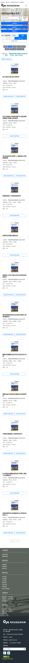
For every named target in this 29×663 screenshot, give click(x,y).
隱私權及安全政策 (15, 2)
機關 (23, 35)
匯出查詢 (15, 41)
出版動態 (5, 550)
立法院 (14, 46)
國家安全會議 (13, 49)
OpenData (11, 609)
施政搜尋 (14, 27)
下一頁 (17, 540)
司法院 (19, 46)
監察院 (6, 49)
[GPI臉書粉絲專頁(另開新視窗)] (5, 652)
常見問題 (4, 609)
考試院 (23, 46)
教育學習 (4, 582)
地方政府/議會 (20, 49)
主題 (6, 35)
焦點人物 (4, 568)
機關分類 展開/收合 (7, 59)
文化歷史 (4, 580)
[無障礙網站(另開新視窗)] (6, 656)
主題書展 (4, 566)
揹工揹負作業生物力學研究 (11, 77)
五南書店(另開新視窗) (7, 598)
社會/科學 (4, 584)
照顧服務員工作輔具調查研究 (12, 196)
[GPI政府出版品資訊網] (10, 5)
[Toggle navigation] (26, 5)
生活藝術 (4, 578)
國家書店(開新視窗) (8, 96)
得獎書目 (11, 611)
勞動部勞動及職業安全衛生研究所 (16, 81)
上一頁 (12, 540)
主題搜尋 (14, 23)
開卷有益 (5, 572)
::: (3, 619)
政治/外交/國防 (5, 588)
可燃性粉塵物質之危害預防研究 (12, 434)
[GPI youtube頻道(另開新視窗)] (9, 652)
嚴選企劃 (5, 560)
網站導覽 (3, 2)
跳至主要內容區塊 (4, 0)
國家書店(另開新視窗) (7, 596)
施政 (14, 35)
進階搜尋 (25, 18)
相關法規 (4, 611)
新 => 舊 (8, 38)
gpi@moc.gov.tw (13, 640)
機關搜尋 (14, 31)
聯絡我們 (22, 2)
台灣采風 (4, 576)
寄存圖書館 (5, 600)
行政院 (10, 46)
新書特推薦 (5, 556)
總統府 (5, 46)
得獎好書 (4, 564)
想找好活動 (5, 554)
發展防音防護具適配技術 (10, 235)
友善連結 (4, 613)
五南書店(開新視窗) (20, 96)
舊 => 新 (21, 38)
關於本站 (8, 2)
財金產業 (4, 586)
